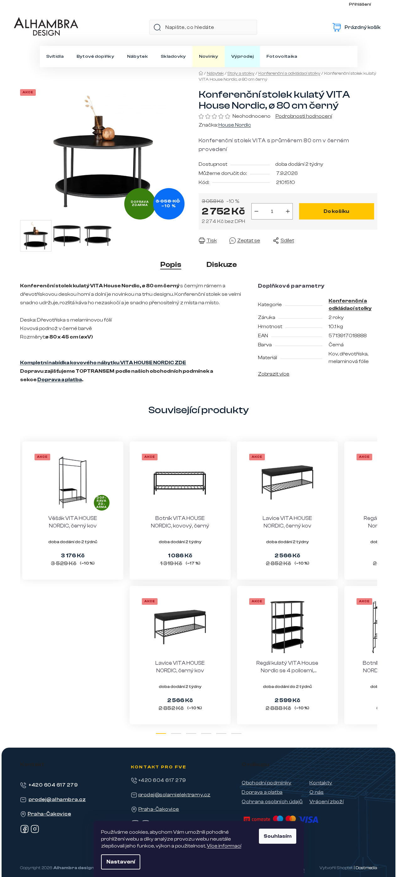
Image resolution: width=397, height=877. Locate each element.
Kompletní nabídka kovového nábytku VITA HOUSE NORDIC (103, 362)
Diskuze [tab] (222, 264)
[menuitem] (55, 56)
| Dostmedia (365, 867)
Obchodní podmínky (266, 783)
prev (25, 589)
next (372, 589)
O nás (316, 792)
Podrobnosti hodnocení (304, 116)
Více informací (224, 846)
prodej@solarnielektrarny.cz (174, 795)
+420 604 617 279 (53, 785)
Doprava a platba (59, 379)
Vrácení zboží (326, 801)
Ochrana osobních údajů (272, 801)
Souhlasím (278, 836)
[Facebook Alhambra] (24, 832)
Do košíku (336, 211)
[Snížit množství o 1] (256, 211)
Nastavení (120, 862)
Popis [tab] (170, 264)
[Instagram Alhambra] (34, 832)
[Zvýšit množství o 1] (287, 211)
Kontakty (320, 783)
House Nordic (234, 125)
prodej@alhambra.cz (57, 799)
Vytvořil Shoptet (336, 867)
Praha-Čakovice (49, 814)
